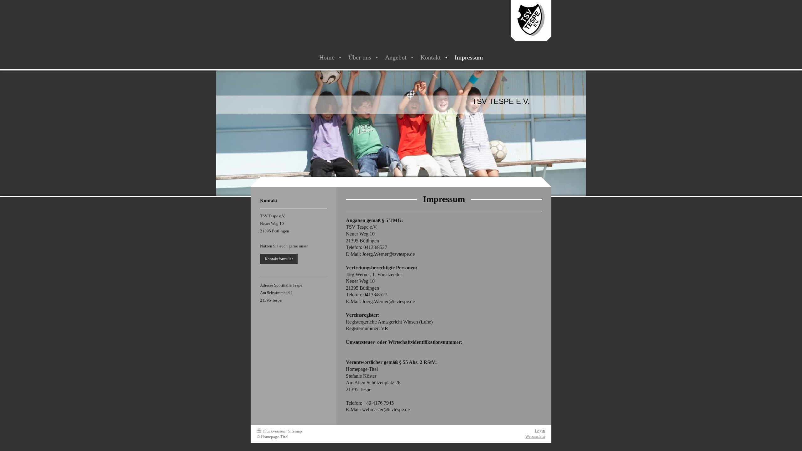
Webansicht (535, 436)
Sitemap (295, 431)
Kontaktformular (279, 259)
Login (540, 430)
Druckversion (274, 431)
